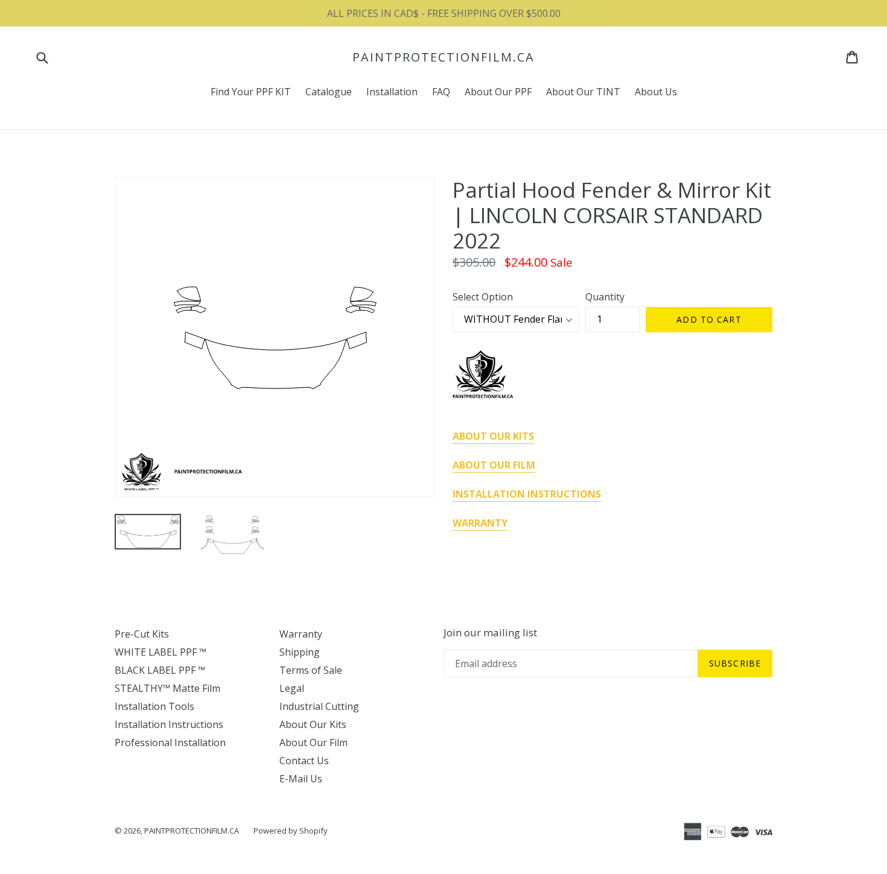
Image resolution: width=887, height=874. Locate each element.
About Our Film (313, 742)
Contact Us (304, 760)
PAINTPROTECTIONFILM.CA (443, 57)
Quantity (605, 296)
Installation (392, 91)
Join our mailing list (490, 633)
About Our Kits (312, 724)
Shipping (299, 652)
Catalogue (328, 91)
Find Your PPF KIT (251, 91)
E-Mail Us (300, 778)
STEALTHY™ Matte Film (167, 688)
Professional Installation (170, 742)
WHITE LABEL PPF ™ (160, 652)
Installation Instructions (169, 724)
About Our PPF (498, 91)
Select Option (483, 296)
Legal (291, 688)
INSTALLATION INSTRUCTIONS (527, 494)
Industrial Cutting (319, 706)
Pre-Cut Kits (142, 634)
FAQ (441, 91)
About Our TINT (583, 91)
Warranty (300, 634)
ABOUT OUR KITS (493, 436)
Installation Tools (154, 706)
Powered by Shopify (290, 830)
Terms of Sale (310, 670)
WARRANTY (480, 523)
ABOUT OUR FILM (494, 465)
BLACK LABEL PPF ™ (160, 670)
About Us (656, 91)
